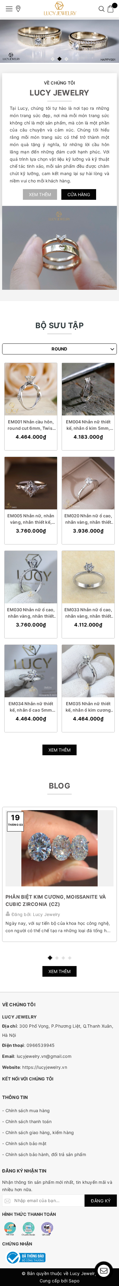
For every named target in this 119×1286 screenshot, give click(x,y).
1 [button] (53, 59)
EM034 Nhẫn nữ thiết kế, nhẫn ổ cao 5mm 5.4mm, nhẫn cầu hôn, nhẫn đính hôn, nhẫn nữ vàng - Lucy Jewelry (31, 707)
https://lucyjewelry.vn (44, 1067)
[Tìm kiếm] (101, 8)
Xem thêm (40, 194)
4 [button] (70, 958)
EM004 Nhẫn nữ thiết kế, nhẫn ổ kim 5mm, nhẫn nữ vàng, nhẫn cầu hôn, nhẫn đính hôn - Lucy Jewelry (88, 425)
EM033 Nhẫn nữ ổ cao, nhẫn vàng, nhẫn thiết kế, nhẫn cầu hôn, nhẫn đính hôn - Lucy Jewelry (88, 613)
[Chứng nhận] (25, 1257)
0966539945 (41, 1045)
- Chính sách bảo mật (24, 1143)
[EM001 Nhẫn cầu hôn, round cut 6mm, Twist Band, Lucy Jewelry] (31, 389)
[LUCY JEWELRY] (59, 9)
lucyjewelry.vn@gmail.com (44, 1056)
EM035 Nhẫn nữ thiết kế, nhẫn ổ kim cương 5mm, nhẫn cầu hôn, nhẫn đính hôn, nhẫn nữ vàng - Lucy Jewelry (88, 707)
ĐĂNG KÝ (100, 1200)
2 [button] (59, 59)
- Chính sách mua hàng (26, 1110)
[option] (59, 41)
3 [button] (66, 59)
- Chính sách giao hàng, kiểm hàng (38, 1132)
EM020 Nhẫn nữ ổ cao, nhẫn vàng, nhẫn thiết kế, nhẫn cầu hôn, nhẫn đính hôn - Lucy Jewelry (88, 519)
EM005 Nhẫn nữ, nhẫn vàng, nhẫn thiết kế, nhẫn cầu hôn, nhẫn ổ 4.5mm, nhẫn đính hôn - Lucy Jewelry (31, 519)
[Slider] (59, 41)
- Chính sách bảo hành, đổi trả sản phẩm (44, 1154)
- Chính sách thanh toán (27, 1121)
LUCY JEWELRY (59, 92)
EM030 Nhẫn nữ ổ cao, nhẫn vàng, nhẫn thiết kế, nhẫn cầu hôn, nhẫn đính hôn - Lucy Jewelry (30, 613)
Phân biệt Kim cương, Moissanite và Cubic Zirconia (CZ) (55, 900)
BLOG (59, 785)
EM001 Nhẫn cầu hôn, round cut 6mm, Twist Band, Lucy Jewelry (31, 425)
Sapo (74, 1280)
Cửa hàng (78, 194)
